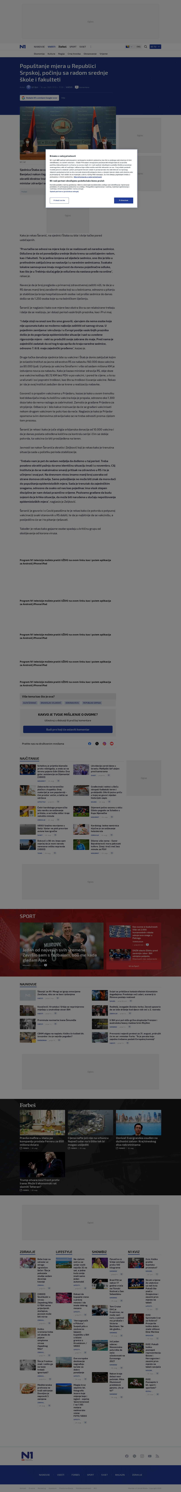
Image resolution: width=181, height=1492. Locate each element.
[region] (91, 178)
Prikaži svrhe (59, 200)
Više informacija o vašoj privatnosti (88, 177)
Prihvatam (123, 200)
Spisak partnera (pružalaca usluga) (64, 191)
